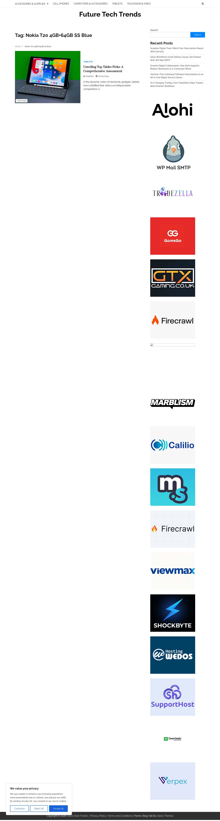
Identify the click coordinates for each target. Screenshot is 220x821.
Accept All (58, 808)
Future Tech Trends (110, 14)
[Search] (203, 3)
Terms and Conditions (120, 815)
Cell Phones (61, 3)
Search (154, 30)
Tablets (117, 3)
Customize (19, 808)
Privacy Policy (98, 815)
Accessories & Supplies (30, 3)
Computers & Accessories (91, 3)
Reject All (39, 808)
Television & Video (139, 3)
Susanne (90, 76)
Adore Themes (165, 815)
